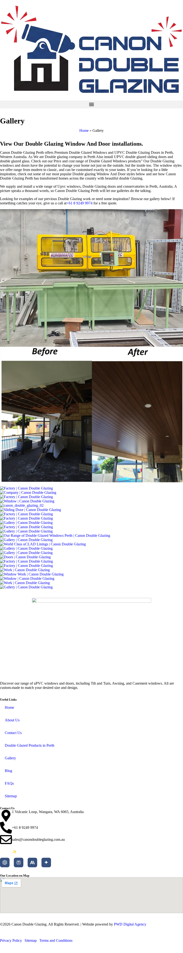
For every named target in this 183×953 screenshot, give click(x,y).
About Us (12, 720)
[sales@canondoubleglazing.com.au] (6, 840)
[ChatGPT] (5, 862)
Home (84, 130)
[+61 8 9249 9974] (6, 828)
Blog (8, 771)
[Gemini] (46, 862)
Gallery (10, 758)
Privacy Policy (11, 940)
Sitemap (11, 796)
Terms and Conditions (55, 940)
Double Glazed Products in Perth (29, 745)
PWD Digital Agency (130, 924)
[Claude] (32, 862)
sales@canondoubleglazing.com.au (38, 839)
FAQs (9, 783)
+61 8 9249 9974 (79, 203)
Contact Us (13, 733)
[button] (91, 104)
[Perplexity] (18, 862)
